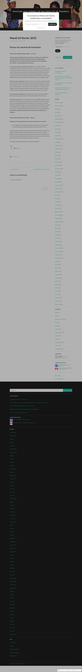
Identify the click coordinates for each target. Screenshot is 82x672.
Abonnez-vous (53, 24)
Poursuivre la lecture (41, 27)
